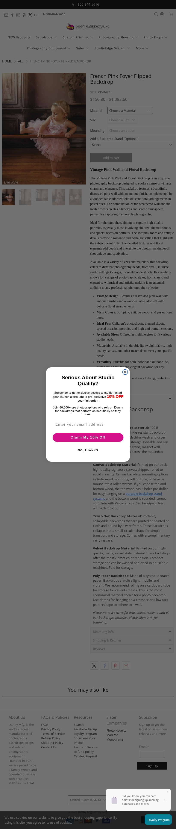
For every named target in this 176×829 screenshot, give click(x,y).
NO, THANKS (88, 450)
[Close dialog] (125, 372)
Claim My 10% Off (88, 437)
